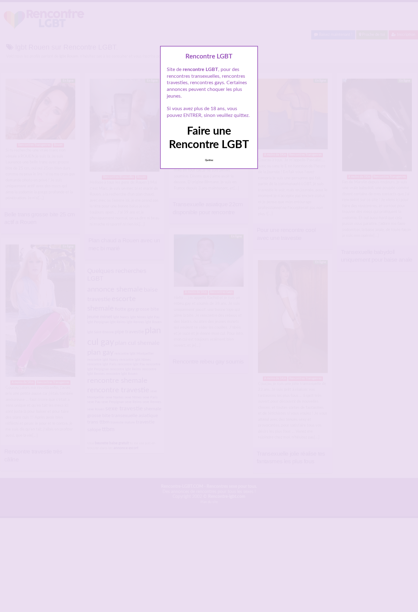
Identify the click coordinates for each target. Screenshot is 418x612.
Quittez (209, 160)
